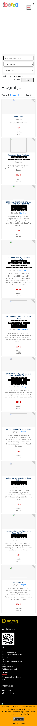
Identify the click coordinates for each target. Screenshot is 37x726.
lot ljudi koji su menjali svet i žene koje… (18, 479)
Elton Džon (18, 117)
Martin (18, 234)
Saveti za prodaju (9, 652)
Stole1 (18, 294)
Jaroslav (18, 455)
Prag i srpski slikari (18, 582)
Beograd (23, 585)
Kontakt (5, 659)
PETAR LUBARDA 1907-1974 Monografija (18, 258)
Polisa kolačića (7, 667)
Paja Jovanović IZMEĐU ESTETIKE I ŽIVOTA (18, 317)
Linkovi (4, 680)
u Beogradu (7, 691)
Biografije (18, 119)
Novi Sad (23, 432)
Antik (18, 179)
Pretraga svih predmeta (11, 677)
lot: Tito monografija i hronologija (18, 429)
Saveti (4, 664)
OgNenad (18, 608)
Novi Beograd (23, 270)
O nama (5, 657)
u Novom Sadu (8, 693)
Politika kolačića (18, 724)
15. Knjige (21, 95)
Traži (27, 80)
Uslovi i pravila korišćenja (12, 654)
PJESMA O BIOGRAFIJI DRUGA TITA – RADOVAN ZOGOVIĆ (18, 203)
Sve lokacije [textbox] (9, 70)
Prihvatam (18, 719)
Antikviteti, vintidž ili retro (12, 662)
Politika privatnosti (9, 669)
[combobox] (18, 70)
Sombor (23, 213)
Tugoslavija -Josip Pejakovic (18, 155)
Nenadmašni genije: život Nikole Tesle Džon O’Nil (18, 532)
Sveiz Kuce (19, 132)
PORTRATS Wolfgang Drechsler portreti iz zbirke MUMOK (18, 375)
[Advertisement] (18, 33)
